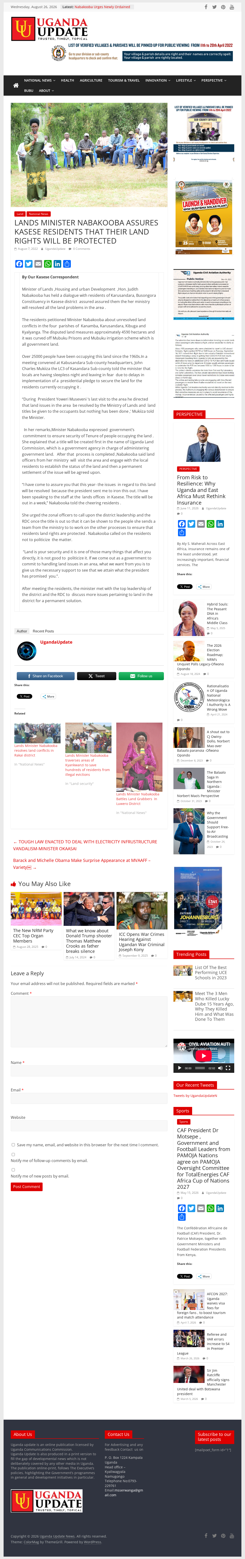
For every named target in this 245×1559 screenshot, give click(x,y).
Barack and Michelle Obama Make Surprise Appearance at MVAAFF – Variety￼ (81, 863)
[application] (203, 1056)
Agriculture (91, 80)
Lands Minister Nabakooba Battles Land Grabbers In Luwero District (137, 799)
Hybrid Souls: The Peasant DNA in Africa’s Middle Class (217, 613)
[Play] (179, 1068)
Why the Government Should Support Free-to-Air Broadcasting (218, 825)
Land (20, 214)
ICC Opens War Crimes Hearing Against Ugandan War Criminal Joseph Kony (142, 942)
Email (17, 1090)
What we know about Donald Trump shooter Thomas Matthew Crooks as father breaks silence (89, 941)
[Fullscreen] (228, 1068)
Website (18, 1117)
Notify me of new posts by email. (40, 1176)
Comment (21, 993)
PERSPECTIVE (212, 80)
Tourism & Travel (124, 80)
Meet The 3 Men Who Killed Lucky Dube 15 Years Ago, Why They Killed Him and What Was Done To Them (214, 1006)
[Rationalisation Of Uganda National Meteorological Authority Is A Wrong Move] (189, 684)
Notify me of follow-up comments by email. (49, 1160)
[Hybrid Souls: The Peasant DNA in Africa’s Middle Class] (189, 602)
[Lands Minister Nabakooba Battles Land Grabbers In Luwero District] (139, 757)
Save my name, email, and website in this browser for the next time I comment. (88, 1144)
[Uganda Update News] (16, 86)
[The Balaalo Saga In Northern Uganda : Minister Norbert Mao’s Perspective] (189, 770)
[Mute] (220, 1068)
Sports (183, 1122)
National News (38, 80)
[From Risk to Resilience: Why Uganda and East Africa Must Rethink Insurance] (203, 425)
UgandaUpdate (55, 249)
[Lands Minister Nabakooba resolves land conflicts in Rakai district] (37, 733)
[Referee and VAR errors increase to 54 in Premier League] (189, 1332)
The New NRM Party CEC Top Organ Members (33, 936)
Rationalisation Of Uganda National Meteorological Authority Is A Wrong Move (218, 698)
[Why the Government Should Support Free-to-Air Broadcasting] (189, 810)
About (44, 90)
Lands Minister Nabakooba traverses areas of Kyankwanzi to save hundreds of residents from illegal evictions (87, 765)
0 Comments (81, 249)
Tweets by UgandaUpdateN (195, 1095)
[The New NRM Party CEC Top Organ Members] (36, 894)
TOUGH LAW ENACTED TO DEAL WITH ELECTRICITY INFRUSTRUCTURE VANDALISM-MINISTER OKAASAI (85, 845)
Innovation (156, 80)
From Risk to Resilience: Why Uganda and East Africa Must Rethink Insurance (201, 490)
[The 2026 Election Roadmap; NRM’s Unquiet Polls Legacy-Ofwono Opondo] (189, 643)
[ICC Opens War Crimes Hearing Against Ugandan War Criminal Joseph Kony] (142, 894)
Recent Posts (43, 631)
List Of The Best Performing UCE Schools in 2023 (211, 972)
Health (67, 80)
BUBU (28, 90)
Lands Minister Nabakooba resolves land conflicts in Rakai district (35, 750)
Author (22, 631)
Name (18, 1062)
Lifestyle (184, 80)
